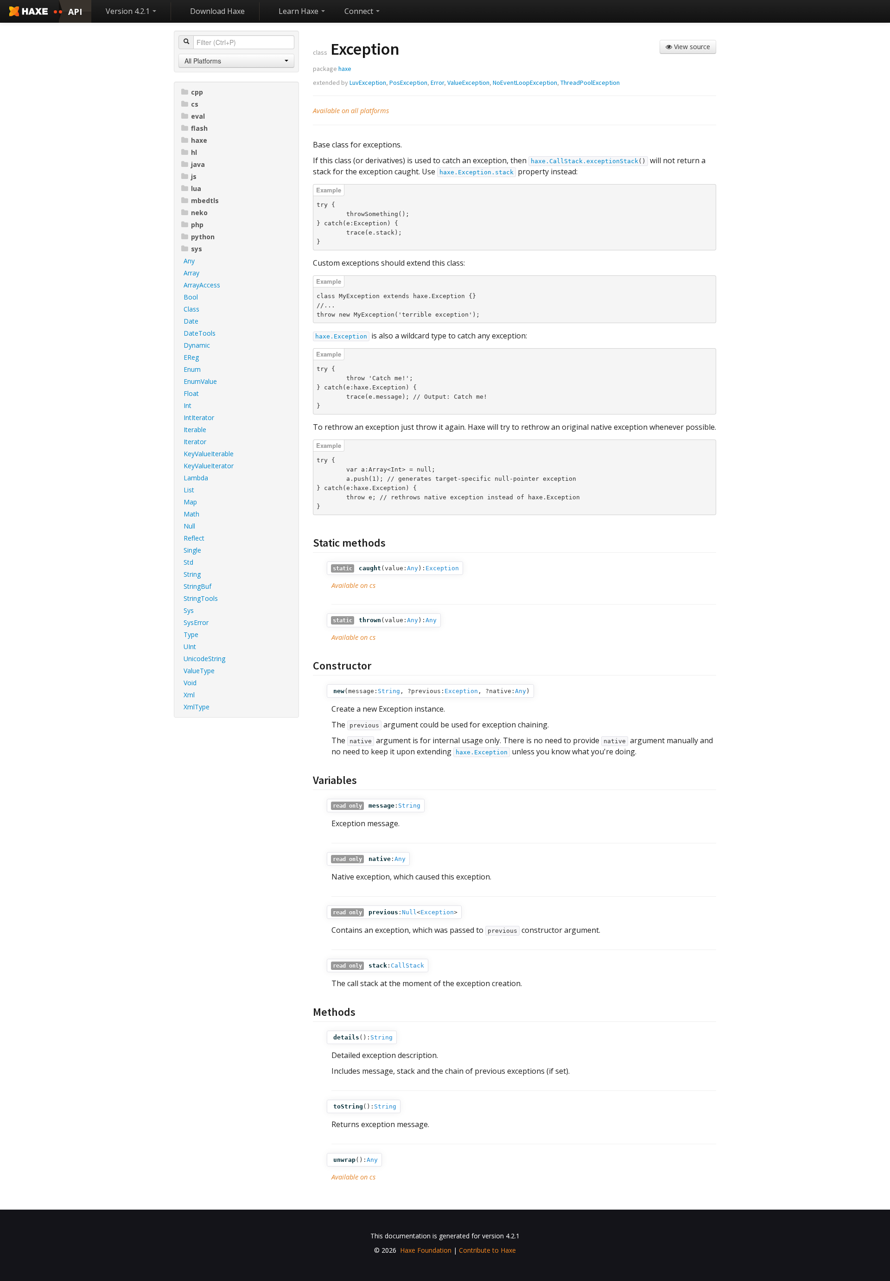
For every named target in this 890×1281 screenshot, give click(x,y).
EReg (191, 357)
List (189, 489)
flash (199, 128)
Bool (191, 297)
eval (198, 116)
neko (199, 212)
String (192, 574)
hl (194, 152)
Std (188, 562)
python (203, 236)
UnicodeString (204, 658)
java (198, 164)
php (197, 224)
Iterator (195, 441)
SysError (196, 622)
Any (189, 260)
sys (196, 248)
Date (191, 321)
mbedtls (205, 200)
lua (196, 188)
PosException (408, 82)
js (194, 176)
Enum (192, 369)
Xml (189, 694)
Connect (359, 11)
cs (194, 104)
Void (190, 682)
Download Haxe (217, 11)
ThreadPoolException (590, 82)
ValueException (468, 82)
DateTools (200, 333)
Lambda (196, 477)
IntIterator (199, 417)
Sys (189, 610)
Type (191, 634)
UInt (190, 646)
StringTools (201, 598)
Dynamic (197, 345)
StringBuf (197, 586)
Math (191, 514)
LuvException (368, 82)
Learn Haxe (299, 11)
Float (191, 393)
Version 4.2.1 (129, 11)
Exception (442, 568)
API (75, 11)
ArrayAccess (202, 284)
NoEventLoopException (525, 82)
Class (191, 309)
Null (189, 526)
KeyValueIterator (209, 465)
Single (192, 550)
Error (437, 82)
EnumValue (200, 381)
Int (187, 405)
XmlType (197, 706)
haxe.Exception (341, 336)
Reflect (194, 538)
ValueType (199, 670)
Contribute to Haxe (487, 1250)
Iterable (195, 429)
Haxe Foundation (425, 1250)
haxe (199, 140)
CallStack (407, 965)
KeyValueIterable (209, 453)
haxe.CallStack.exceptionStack (584, 161)
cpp (197, 92)
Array (191, 272)
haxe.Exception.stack (476, 172)
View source (691, 46)
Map (190, 501)
